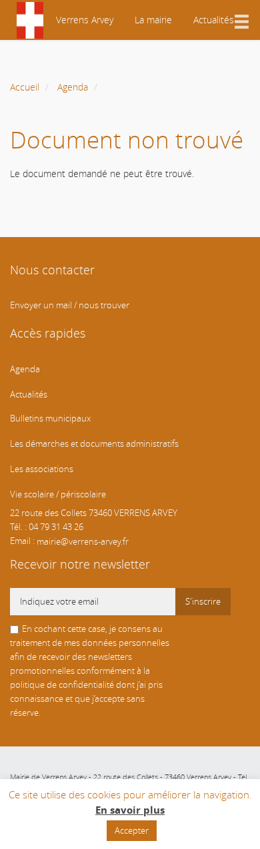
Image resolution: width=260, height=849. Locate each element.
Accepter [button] (132, 830)
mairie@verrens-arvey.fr (83, 541)
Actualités (213, 19)
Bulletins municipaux (50, 418)
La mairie (153, 19)
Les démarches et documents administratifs (94, 443)
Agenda (72, 87)
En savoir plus (130, 810)
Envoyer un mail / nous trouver (69, 305)
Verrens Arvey (83, 19)
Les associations (41, 469)
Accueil (24, 87)
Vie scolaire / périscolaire (58, 494)
